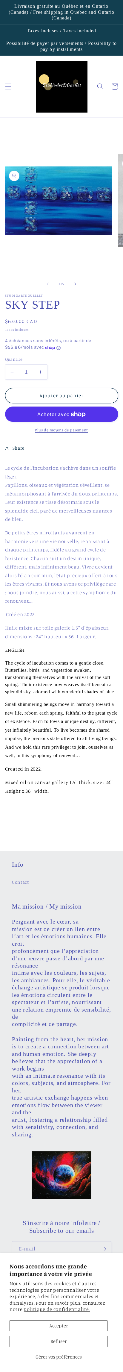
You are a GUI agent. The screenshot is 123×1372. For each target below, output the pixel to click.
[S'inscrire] (103, 1249)
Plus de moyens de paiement (61, 429)
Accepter (58, 1326)
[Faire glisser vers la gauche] (47, 283)
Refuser (58, 1341)
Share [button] (18, 448)
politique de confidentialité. (57, 1309)
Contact (20, 882)
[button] (8, 86)
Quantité (14, 359)
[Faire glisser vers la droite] (75, 283)
